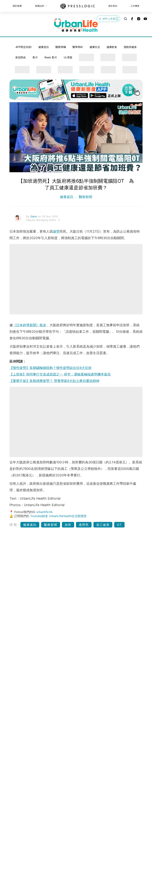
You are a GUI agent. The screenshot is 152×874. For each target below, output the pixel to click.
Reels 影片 (50, 57)
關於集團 (17, 5)
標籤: (14, 525)
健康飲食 (112, 46)
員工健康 (103, 525)
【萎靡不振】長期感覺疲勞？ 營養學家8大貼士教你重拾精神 (54, 381)
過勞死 (84, 525)
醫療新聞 (85, 197)
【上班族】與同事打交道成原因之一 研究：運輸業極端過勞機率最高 (60, 374)
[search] (125, 18)
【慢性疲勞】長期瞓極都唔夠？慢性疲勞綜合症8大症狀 (50, 368)
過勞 (56, 231)
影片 (35, 57)
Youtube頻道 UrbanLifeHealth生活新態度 (58, 516)
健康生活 (95, 46)
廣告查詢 (112, 5)
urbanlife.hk (44, 512)
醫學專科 (77, 46)
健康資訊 (43, 46)
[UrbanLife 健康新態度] (76, 25)
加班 (68, 525)
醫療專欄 (60, 46)
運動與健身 (130, 46)
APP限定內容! (24, 46)
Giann (34, 216)
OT (119, 525)
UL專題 (68, 57)
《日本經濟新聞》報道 (29, 325)
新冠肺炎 (20, 57)
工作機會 (134, 5)
